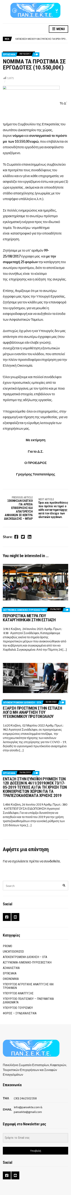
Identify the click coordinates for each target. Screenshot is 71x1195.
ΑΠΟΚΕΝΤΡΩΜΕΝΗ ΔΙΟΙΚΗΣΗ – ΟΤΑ (25, 957)
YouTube (15, 917)
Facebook (7, 917)
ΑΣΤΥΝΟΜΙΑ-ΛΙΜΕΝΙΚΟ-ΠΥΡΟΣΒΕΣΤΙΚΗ (24, 610)
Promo (7, 946)
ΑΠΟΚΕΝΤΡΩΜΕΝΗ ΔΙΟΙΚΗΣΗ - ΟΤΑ (22, 702)
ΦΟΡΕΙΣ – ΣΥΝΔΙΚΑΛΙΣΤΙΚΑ (20, 1013)
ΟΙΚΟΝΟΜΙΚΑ (11, 979)
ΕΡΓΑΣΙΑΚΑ (9, 54)
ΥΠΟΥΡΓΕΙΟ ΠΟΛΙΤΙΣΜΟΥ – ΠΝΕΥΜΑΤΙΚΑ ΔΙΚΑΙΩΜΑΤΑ (28, 1000)
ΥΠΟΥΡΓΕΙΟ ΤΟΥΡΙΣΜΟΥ (18, 1008)
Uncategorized (13, 951)
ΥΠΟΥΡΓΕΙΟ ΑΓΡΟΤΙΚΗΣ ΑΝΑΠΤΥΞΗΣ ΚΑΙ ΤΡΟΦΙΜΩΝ (28, 986)
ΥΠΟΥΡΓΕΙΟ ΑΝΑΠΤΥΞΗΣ (18, 993)
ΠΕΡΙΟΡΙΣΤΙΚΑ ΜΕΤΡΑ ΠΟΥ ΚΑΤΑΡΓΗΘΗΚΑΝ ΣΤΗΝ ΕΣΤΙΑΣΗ (29, 617)
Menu (60, 29)
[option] (41, 39)
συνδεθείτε (52, 861)
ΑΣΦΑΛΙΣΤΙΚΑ (11, 968)
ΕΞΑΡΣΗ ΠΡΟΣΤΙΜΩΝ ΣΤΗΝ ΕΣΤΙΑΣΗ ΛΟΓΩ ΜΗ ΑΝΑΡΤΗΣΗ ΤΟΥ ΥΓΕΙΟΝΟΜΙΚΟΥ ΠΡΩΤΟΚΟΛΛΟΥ (32, 712)
